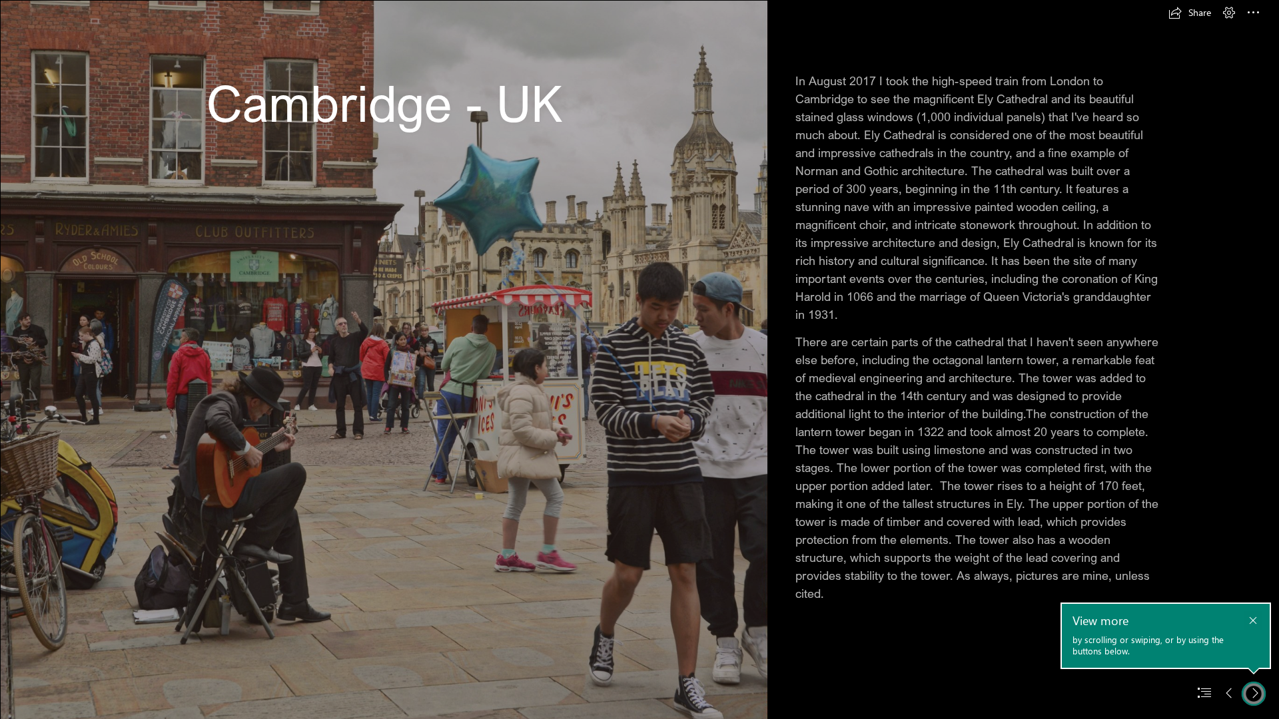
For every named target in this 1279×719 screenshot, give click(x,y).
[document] (639, 359)
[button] (1189, 13)
